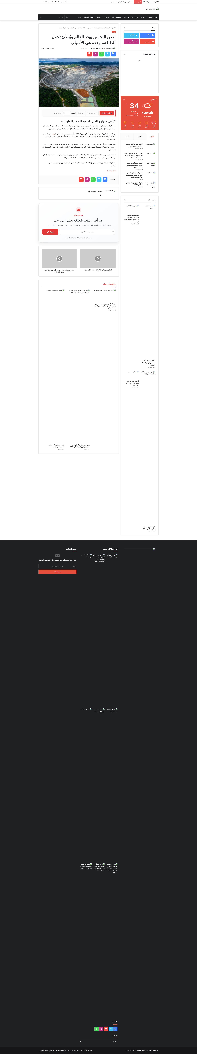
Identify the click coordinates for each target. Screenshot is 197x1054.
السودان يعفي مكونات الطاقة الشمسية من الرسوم (55, 446)
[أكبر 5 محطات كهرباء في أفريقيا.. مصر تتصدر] (98, 711)
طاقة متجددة (129, 17)
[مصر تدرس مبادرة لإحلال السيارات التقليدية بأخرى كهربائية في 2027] (78, 366)
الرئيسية (111, 28)
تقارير (107, 17)
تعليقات (127, 136)
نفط (144, 17)
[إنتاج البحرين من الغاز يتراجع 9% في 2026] (149, 185)
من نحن (76, 1050)
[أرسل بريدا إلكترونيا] (91, 48)
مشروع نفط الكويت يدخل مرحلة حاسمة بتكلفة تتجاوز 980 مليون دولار (134, 165)
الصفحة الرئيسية (152, 17)
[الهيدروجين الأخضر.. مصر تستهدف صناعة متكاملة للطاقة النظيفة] (86, 785)
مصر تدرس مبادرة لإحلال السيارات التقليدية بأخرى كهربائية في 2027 (80, 446)
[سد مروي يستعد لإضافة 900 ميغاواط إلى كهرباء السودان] (86, 940)
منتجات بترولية (117, 17)
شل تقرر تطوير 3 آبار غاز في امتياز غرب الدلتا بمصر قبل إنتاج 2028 (113, 2)
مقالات (79, 17)
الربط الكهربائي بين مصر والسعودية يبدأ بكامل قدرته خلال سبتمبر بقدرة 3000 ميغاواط (105, 306)
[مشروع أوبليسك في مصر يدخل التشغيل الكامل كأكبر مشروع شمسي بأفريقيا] (111, 940)
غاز (137, 17)
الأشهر (152, 136)
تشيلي (54, 134)
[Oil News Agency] (152, 9)
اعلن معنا (70, 1050)
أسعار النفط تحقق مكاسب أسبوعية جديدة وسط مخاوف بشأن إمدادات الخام (134, 175)
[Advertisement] (139, 74)
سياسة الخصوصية (61, 1050)
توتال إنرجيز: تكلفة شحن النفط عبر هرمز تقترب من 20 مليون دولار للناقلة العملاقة (133, 155)
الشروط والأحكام (50, 1050)
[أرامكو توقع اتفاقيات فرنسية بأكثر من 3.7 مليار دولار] (149, 147)
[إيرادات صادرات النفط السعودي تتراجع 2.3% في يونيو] (147, 282)
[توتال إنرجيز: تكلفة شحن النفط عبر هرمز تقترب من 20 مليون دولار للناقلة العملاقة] (149, 156)
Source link (111, 171)
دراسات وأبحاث (89, 17)
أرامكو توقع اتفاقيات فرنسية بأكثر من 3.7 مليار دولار (132, 383)
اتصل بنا (41, 1050)
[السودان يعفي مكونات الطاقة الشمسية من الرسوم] (53, 366)
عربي (98, 28)
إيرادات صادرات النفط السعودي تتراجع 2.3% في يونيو (148, 363)
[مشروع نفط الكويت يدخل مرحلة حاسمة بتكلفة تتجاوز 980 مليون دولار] (149, 166)
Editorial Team (97, 48)
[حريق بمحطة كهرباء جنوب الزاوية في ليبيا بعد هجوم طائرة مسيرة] (98, 940)
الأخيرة (140, 136)
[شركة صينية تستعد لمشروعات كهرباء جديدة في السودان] (111, 785)
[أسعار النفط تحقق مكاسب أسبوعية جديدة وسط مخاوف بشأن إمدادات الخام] (149, 176)
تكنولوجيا (99, 17)
